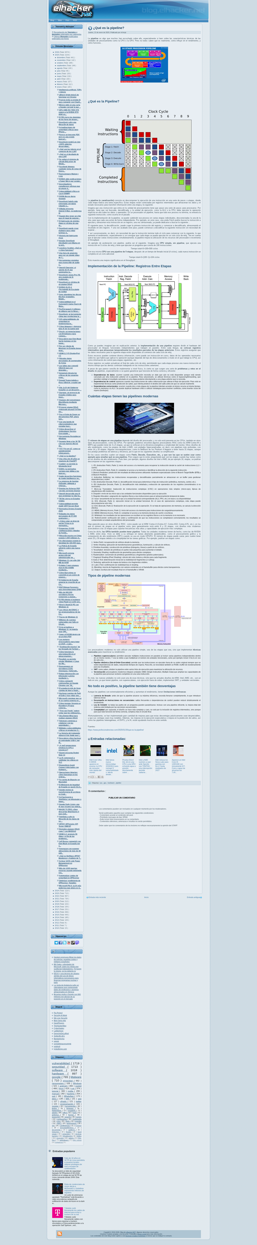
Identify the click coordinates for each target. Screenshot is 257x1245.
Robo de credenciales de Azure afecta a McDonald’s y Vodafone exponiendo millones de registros (74, 1188)
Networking (57, 1111)
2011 (57, 925)
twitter (79, 1101)
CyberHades (59, 1028)
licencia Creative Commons (136, 1236)
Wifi (68, 1098)
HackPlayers (59, 1023)
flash (68, 1121)
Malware (76, 1077)
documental (57, 1130)
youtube (55, 1106)
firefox (55, 1108)
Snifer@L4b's (59, 1036)
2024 (57, 891)
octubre (60, 63)
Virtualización (68, 1136)
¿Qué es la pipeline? (108, 28)
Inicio (146, 897)
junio (59, 74)
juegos (79, 1117)
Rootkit (69, 1132)
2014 (57, 917)
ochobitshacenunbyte (62, 1044)
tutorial (55, 1091)
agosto (60, 68)
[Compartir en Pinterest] (102, 776)
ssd (54, 1096)
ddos (55, 1098)
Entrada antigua (193, 897)
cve (73, 1088)
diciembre (61, 58)
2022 (57, 896)
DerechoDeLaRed (61, 1034)
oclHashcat (59, 1142)
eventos (78, 1121)
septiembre (61, 66)
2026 (57, 52)
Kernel (71, 1115)
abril (59, 79)
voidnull (57, 1046)
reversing (60, 1138)
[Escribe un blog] (92, 776)
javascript (56, 1117)
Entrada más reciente (97, 897)
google (57, 1077)
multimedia (77, 1119)
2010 (57, 928)
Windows (77, 1083)
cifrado (64, 1101)
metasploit (66, 1134)
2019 (57, 904)
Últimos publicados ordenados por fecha (65, 38)
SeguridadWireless (67, 1128)
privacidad (68, 1081)
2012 (57, 923)
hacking (71, 1093)
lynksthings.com (60, 1049)
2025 (57, 55)
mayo (59, 76)
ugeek (56, 1041)
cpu (101, 783)
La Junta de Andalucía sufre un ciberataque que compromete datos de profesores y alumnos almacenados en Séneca (66, 988)
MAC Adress (77, 1140)
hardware (60, 1073)
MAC (59, 1123)
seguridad (60, 1066)
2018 (57, 907)
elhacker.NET (131, 1232)
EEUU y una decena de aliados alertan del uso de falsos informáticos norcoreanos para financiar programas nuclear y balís (66, 978)
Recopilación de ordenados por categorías (66, 33)
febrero (60, 84)
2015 (57, 915)
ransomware (58, 1083)
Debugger (56, 1132)
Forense (78, 1125)
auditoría (72, 1130)
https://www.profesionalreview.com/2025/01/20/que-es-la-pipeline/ (116, 730)
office (65, 1113)
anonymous (72, 1123)
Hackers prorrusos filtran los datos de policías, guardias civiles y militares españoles (67, 959)
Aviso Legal (142, 1234)
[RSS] (59, 1233)
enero (59, 87)
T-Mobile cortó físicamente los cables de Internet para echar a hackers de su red (74, 1211)
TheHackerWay (60, 1026)
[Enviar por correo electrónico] (89, 776)
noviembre (61, 60)
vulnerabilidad (61, 1063)
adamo (71, 1138)
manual (56, 1093)
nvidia (71, 1091)
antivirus (56, 1115)
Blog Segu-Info (60, 1021)
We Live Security (60, 1018)
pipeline (118, 783)
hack (75, 1113)
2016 (57, 912)
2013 (57, 920)
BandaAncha (59, 1039)
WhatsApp (69, 1096)
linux (61, 1088)
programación (67, 1104)
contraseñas (62, 1119)
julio (59, 71)
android (64, 1086)
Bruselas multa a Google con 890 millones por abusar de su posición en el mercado (67, 996)
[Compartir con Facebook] (99, 776)
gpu (105, 783)
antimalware (64, 1140)
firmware (70, 1108)
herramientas (71, 1106)
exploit (78, 1086)
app (80, 1098)
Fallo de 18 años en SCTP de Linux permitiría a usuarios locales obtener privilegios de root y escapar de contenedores (74, 1163)
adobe (55, 1113)
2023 (57, 893)
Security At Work (60, 1015)
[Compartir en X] (95, 776)
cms (59, 1121)
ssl (53, 1126)
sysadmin (72, 1111)
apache (68, 1117)
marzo (59, 82)
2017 (57, 909)
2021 (57, 899)
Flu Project (58, 1013)
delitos (79, 1136)
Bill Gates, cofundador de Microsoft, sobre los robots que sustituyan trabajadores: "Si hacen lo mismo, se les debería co (67, 967)
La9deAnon (58, 1031)
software (59, 1070)
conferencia (65, 1126)
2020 (57, 901)
